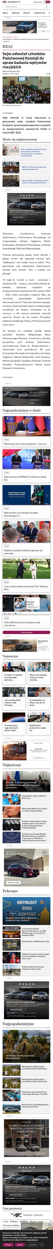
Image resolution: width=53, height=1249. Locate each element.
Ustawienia (33, 1245)
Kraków (13, 1051)
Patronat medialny (11, 1225)
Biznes (16, 13)
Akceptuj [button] (8, 1245)
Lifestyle (39, 13)
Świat (26, 13)
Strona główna (7, 37)
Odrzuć (20, 1245)
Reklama (14, 1221)
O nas (5, 1221)
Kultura (13, 913)
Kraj (5, 13)
